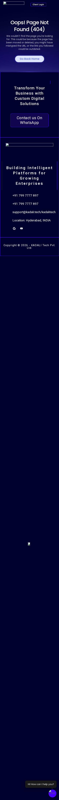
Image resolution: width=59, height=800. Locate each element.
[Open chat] (52, 793)
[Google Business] (14, 228)
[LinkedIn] (28, 228)
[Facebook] (35, 228)
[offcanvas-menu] (54, 5)
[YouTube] (21, 228)
